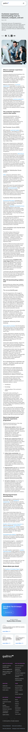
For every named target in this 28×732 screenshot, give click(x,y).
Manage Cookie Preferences (18, 728)
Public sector (5, 690)
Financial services (6, 687)
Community (5, 699)
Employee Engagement (20, 672)
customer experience (18, 99)
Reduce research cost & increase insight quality (7, 673)
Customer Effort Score (9, 200)
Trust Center (18, 714)
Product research (19, 690)
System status (6, 714)
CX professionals (19, 685)
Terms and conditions (17, 725)
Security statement (7, 728)
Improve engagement (7, 669)
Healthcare (5, 685)
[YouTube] (14, 718)
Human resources (19, 694)
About (16, 699)
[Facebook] (6, 718)
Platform (17, 703)
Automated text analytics (9, 534)
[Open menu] (23, 3)
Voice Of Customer (19, 665)
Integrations (18, 710)
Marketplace (18, 707)
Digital (16, 692)
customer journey (12, 188)
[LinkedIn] (11, 718)
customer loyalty (15, 130)
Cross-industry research (9, 326)
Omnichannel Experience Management (11, 526)
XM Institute (21, 153)
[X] (9, 718)
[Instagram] (3, 718)
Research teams (18, 687)
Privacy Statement (7, 725)
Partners (17, 712)
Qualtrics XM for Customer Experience (12, 524)
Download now (8, 612)
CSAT (4, 174)
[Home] (6, 3)
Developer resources (7, 709)
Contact (17, 701)
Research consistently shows (17, 206)
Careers (16, 705)
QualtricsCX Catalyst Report (12, 569)
